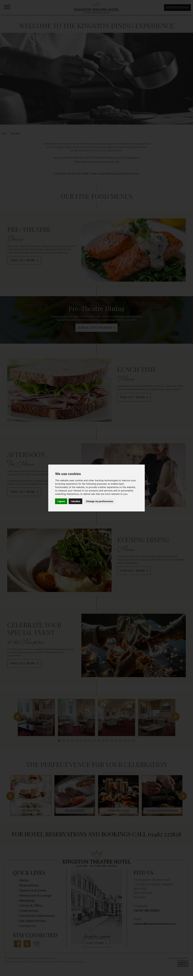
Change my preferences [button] (99, 501)
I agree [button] (61, 501)
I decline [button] (75, 501)
